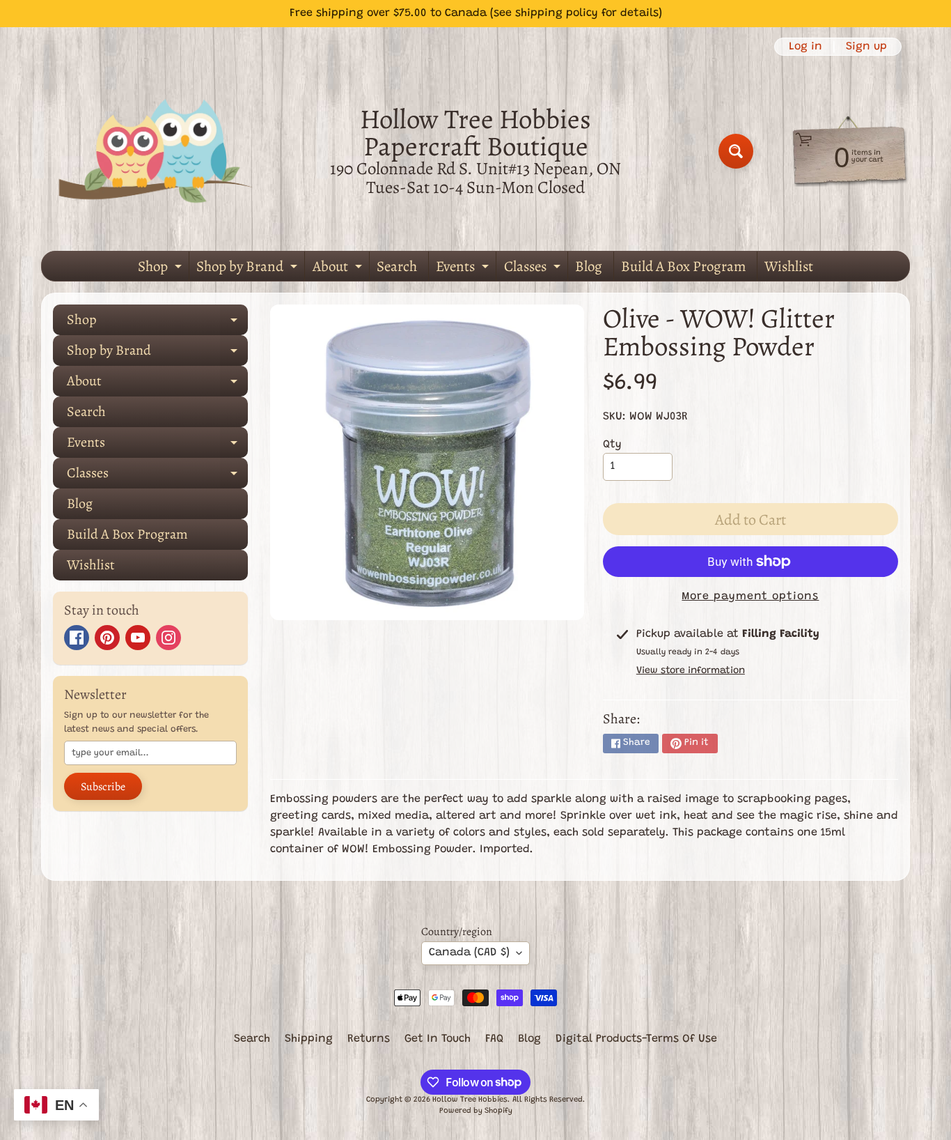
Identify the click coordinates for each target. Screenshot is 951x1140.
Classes (534, 268)
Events (464, 268)
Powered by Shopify (475, 1111)
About (339, 268)
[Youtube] (137, 637)
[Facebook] (76, 637)
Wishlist (788, 266)
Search (397, 266)
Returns (368, 1039)
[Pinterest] (107, 637)
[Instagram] (168, 637)
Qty (612, 444)
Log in (805, 46)
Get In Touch (437, 1039)
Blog (588, 266)
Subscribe (103, 786)
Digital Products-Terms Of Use (636, 1039)
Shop (161, 268)
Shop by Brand (248, 268)
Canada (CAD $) (469, 952)
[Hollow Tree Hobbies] (156, 151)
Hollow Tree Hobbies (470, 1100)
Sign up (866, 46)
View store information (690, 671)
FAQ (494, 1039)
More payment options (750, 596)
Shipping (309, 1039)
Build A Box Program (683, 266)
